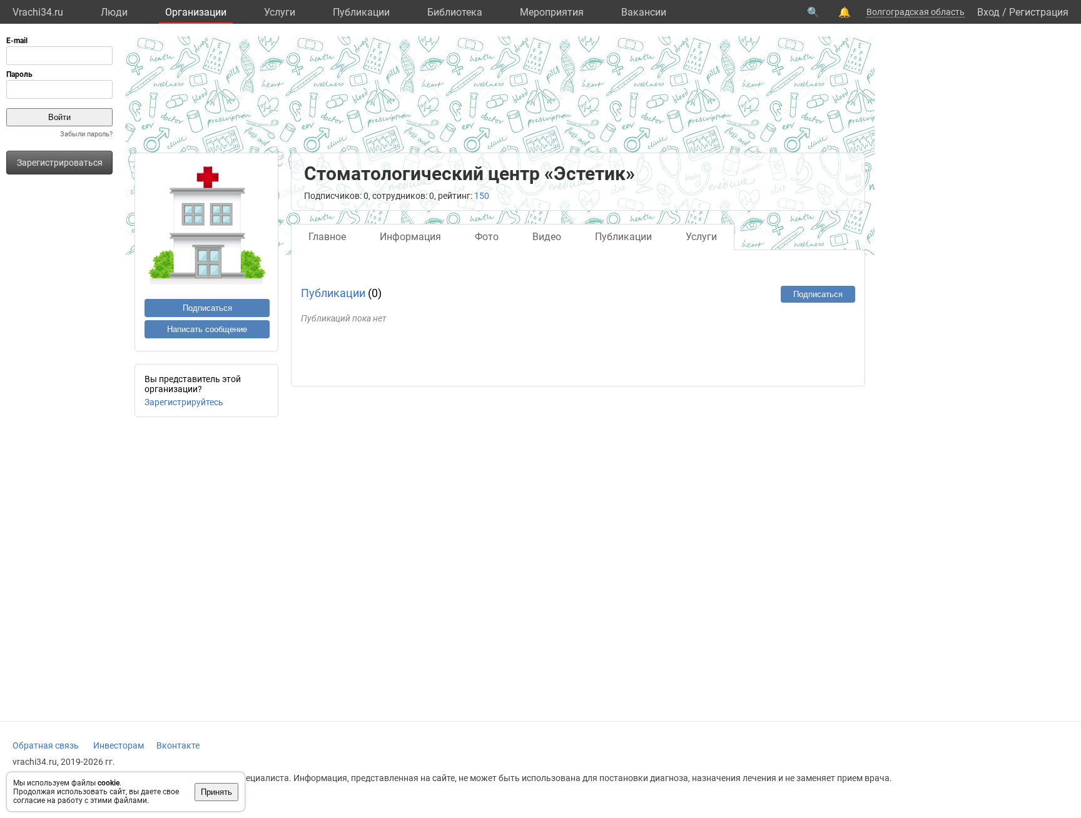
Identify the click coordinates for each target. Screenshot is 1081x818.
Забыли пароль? (86, 134)
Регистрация (1038, 12)
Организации (195, 12)
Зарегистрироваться (60, 163)
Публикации (361, 12)
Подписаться (207, 308)
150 (481, 196)
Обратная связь (46, 745)
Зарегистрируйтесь (184, 402)
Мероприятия (552, 12)
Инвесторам (118, 745)
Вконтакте (178, 745)
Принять (216, 792)
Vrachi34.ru (38, 12)
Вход (988, 12)
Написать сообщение (207, 329)
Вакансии (643, 12)
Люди (114, 12)
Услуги (279, 12)
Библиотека (454, 12)
